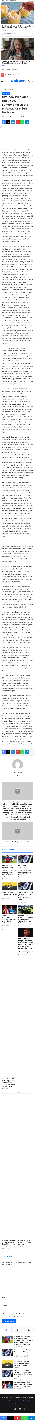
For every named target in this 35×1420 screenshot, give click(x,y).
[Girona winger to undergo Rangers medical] (25, 1165)
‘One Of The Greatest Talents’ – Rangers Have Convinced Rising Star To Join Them (25, 896)
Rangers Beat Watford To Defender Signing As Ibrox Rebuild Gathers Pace (9, 919)
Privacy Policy (27, 1401)
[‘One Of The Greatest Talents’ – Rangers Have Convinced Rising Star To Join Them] (25, 886)
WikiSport (11, 89)
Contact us (18, 1401)
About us (11, 1401)
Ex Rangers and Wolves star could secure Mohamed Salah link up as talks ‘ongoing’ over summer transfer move (9, 870)
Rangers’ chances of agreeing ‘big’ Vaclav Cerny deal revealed (9, 894)
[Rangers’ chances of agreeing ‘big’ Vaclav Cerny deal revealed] (9, 886)
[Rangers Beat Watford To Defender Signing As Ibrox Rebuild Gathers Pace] (9, 909)
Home (5, 89)
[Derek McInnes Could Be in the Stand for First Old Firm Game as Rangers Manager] (9, 1165)
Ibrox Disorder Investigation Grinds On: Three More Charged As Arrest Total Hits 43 (25, 919)
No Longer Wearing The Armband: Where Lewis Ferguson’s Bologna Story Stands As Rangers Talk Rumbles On (9, 1081)
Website (4, 1305)
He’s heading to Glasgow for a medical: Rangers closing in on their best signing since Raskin (24, 869)
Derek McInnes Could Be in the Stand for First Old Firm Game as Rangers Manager (9, 1243)
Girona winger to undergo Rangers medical (24, 1242)
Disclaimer (17, 1404)
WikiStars (7, 117)
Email (4, 1297)
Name (4, 1289)
